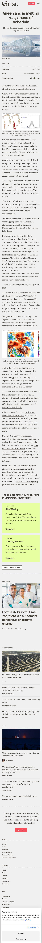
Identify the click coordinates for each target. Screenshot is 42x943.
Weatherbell (31, 363)
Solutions (5, 849)
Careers (4, 878)
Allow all (21, 933)
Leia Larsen (5, 682)
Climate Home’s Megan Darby (24, 170)
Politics (4, 847)
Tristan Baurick (7, 775)
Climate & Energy (20, 629)
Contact (4, 875)
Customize (20, 939)
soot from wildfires (31, 458)
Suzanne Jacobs (7, 629)
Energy (4, 844)
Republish (5, 907)
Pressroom (5, 884)
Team (3, 873)
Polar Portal (27, 135)
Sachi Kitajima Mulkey (9, 705)
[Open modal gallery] (21, 121)
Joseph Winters (7, 790)
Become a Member (8, 901)
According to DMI (18, 245)
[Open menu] (38, 3)
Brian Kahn (5, 63)
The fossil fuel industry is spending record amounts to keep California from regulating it (20, 784)
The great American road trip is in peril (19, 796)
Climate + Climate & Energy (31, 73)
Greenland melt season (26, 86)
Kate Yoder (9, 760)
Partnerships (6, 881)
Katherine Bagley (7, 799)
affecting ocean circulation (14, 404)
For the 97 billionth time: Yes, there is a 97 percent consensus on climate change (20, 617)
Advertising (5, 904)
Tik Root (5, 717)
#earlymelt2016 (22, 280)
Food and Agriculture (9, 857)
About (4, 870)
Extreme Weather (7, 855)
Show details (31, 927)
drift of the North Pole (12, 407)
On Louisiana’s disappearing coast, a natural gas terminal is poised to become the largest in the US (20, 769)
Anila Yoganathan (7, 693)
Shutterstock (6, 58)
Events (4, 899)
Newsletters (6, 896)
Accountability (7, 852)
